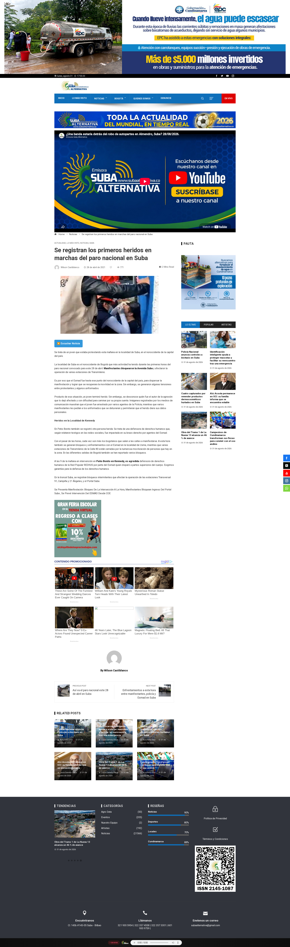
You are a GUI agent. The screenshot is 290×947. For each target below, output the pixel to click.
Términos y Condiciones (215, 839)
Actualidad (60, 243)
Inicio (61, 98)
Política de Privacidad (215, 818)
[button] (4, 37)
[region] (145, 37)
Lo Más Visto (79, 98)
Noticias (99, 98)
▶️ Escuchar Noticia (68, 343)
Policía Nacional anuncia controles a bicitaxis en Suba (70, 732)
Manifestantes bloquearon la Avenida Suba (128, 368)
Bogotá (118, 98)
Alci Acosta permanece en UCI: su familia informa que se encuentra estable (71, 765)
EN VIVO (229, 98)
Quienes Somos (141, 98)
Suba (91, 243)
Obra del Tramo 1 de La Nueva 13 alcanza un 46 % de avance (113, 765)
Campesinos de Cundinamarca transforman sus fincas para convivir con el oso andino (155, 763)
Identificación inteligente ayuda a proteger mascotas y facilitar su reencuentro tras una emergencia (113, 731)
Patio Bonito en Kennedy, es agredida (117, 461)
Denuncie (166, 98)
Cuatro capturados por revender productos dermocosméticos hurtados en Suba (155, 731)
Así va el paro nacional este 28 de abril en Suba (90, 690)
